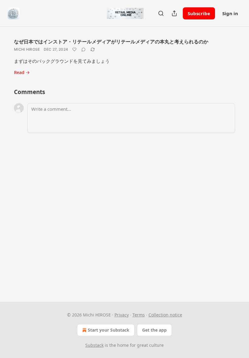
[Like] (74, 49)
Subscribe (199, 13)
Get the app (154, 330)
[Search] (161, 13)
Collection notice (165, 315)
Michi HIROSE (27, 49)
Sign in (230, 13)
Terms (138, 315)
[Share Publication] (174, 13)
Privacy (121, 315)
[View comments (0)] (83, 49)
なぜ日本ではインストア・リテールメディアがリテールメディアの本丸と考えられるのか (111, 42)
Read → (22, 72)
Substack (94, 345)
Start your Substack (108, 330)
